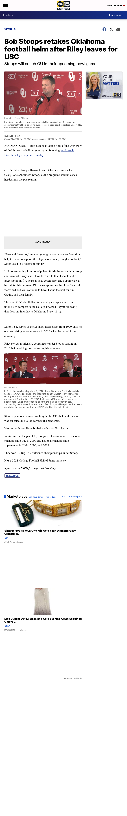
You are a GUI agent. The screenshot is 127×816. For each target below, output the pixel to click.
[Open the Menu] (5, 5)
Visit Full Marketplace (72, 496)
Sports (10, 28)
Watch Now (115, 5)
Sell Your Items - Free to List (42, 497)
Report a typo (12, 475)
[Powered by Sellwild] (77, 678)
